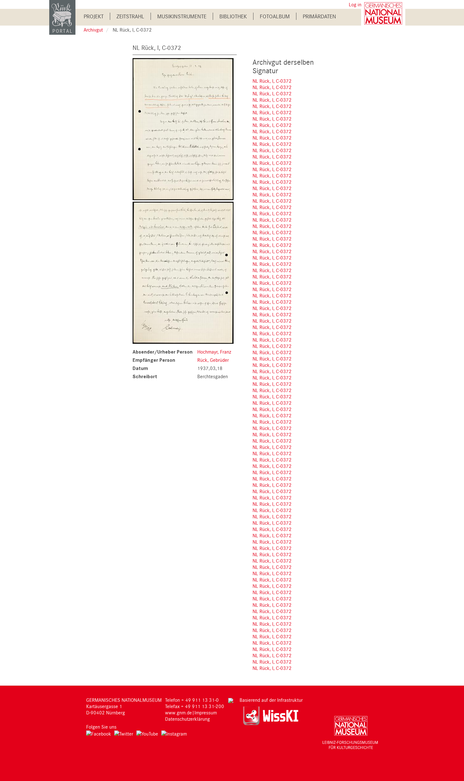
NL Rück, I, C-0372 (272, 81)
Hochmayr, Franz (214, 352)
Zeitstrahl (130, 16)
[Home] (62, 17)
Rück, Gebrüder (213, 360)
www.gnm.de (178, 712)
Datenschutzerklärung (187, 719)
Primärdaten (319, 16)
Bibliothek (233, 16)
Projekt (94, 16)
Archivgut (93, 30)
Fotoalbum (275, 16)
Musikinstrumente (181, 16)
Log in (355, 4)
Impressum (205, 712)
